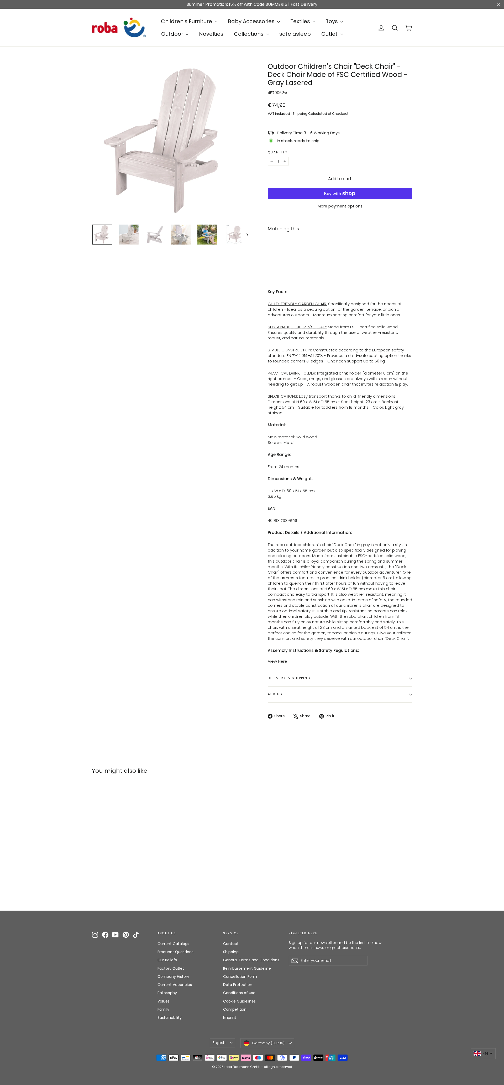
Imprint (229, 1017)
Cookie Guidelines (239, 1001)
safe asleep (295, 34)
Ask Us (275, 694)
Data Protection (237, 984)
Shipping (299, 113)
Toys (332, 21)
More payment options (340, 206)
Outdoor (173, 34)
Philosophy (167, 992)
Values (164, 1001)
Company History (173, 976)
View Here (277, 661)
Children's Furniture (187, 21)
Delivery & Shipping (289, 678)
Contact (231, 943)
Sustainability (170, 1017)
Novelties (211, 34)
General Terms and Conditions (251, 960)
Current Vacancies (175, 984)
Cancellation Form (240, 976)
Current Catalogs (173, 943)
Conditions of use (239, 992)
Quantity (278, 152)
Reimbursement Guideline (247, 968)
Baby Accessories (252, 21)
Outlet (330, 34)
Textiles (300, 21)
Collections (249, 34)
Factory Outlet (171, 968)
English (219, 1042)
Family (163, 1009)
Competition (234, 1009)
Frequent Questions (175, 951)
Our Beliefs (167, 960)
